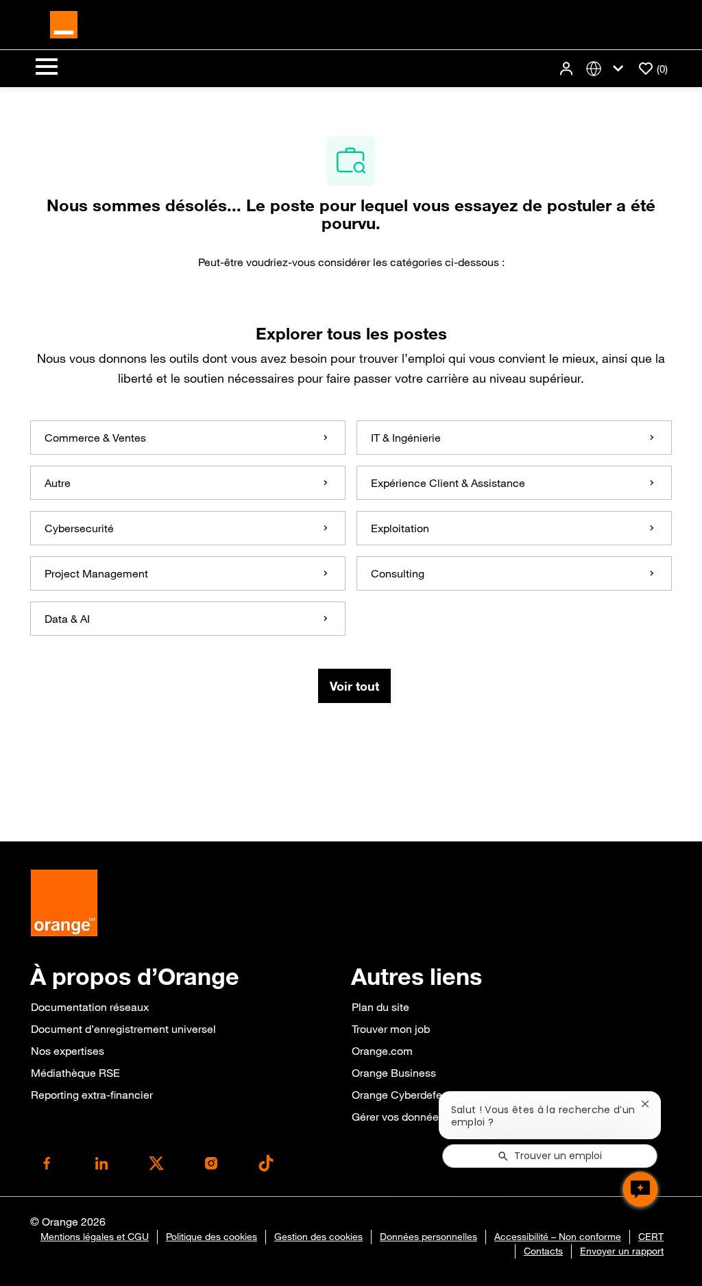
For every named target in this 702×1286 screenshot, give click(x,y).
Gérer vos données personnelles (431, 1116)
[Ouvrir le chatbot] (640, 1189)
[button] (567, 68)
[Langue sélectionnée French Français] (607, 68)
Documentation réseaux (90, 1007)
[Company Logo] (63, 23)
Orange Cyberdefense (406, 1095)
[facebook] (46, 1163)
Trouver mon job (391, 1029)
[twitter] (156, 1163)
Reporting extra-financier (92, 1095)
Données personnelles (428, 1236)
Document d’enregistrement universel (123, 1029)
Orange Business (394, 1073)
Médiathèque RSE (75, 1073)
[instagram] (211, 1163)
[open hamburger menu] (46, 68)
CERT (651, 1236)
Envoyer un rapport (622, 1251)
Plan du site (380, 1007)
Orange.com (382, 1051)
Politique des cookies (211, 1236)
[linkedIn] (101, 1163)
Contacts (543, 1251)
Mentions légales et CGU (94, 1236)
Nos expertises (67, 1051)
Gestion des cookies (318, 1236)
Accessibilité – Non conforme (557, 1236)
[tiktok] (266, 1163)
